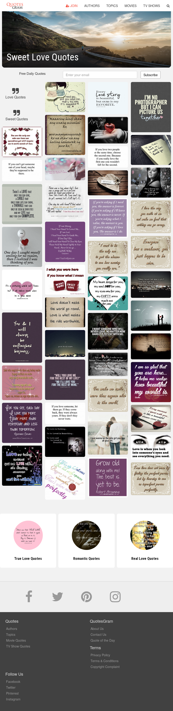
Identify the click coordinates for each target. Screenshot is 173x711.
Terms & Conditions (104, 661)
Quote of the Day (103, 640)
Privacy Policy (100, 655)
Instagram (13, 699)
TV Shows (151, 5)
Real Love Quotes (86, 558)
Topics (112, 5)
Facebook (13, 681)
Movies (131, 5)
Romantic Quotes (28, 558)
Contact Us (98, 634)
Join (73, 5)
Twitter (11, 687)
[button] (168, 5)
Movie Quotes (16, 640)
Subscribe (150, 75)
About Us (97, 628)
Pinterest (12, 693)
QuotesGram (15, 5)
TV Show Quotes (18, 646)
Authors (92, 5)
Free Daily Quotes (32, 73)
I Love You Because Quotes (145, 558)
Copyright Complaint (105, 666)
